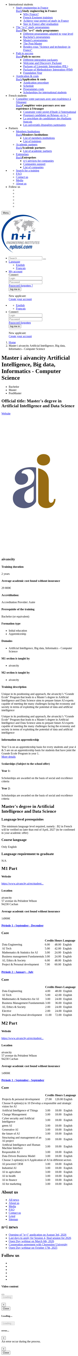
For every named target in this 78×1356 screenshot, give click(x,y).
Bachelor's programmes (36, 37)
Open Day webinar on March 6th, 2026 (31, 1241)
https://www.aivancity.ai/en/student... (22, 883)
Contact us (22, 177)
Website (6, 413)
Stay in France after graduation (40, 24)
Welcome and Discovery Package (42, 63)
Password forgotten (20, 322)
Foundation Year (32, 72)
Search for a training (27, 170)
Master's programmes (35, 40)
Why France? (31, 14)
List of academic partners (37, 151)
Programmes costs (33, 89)
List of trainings (32, 141)
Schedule (28, 85)
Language (14, 261)
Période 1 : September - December (22, 925)
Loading (7, 1297)
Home (12, 342)
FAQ (19, 173)
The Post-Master (32, 43)
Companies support (34, 164)
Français (21, 268)
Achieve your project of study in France (46, 20)
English (20, 264)
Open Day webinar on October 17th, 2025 (33, 1247)
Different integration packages (40, 59)
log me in (15, 289)
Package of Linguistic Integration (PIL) (45, 66)
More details (8, 756)
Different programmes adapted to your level (48, 33)
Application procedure (36, 82)
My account (15, 271)
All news (14, 1199)
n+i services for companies (38, 160)
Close (6, 1308)
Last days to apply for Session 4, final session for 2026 (40, 1237)
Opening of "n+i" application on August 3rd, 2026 (37, 1234)
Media (19, 180)
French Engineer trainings (38, 17)
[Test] (20, 251)
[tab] (39, 925)
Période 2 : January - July (17, 972)
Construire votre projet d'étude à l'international (49, 111)
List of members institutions (39, 137)
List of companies (33, 167)
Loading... (8, 1323)
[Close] (2, 1294)
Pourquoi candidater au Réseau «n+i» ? (45, 115)
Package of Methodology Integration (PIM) (48, 69)
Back (19, 10)
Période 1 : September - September (22, 1080)
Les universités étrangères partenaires (44, 124)
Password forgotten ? (21, 285)
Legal (12, 1216)
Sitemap (13, 1219)
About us (21, 183)
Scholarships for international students (45, 92)
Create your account (20, 299)
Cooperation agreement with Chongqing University (38, 1244)
